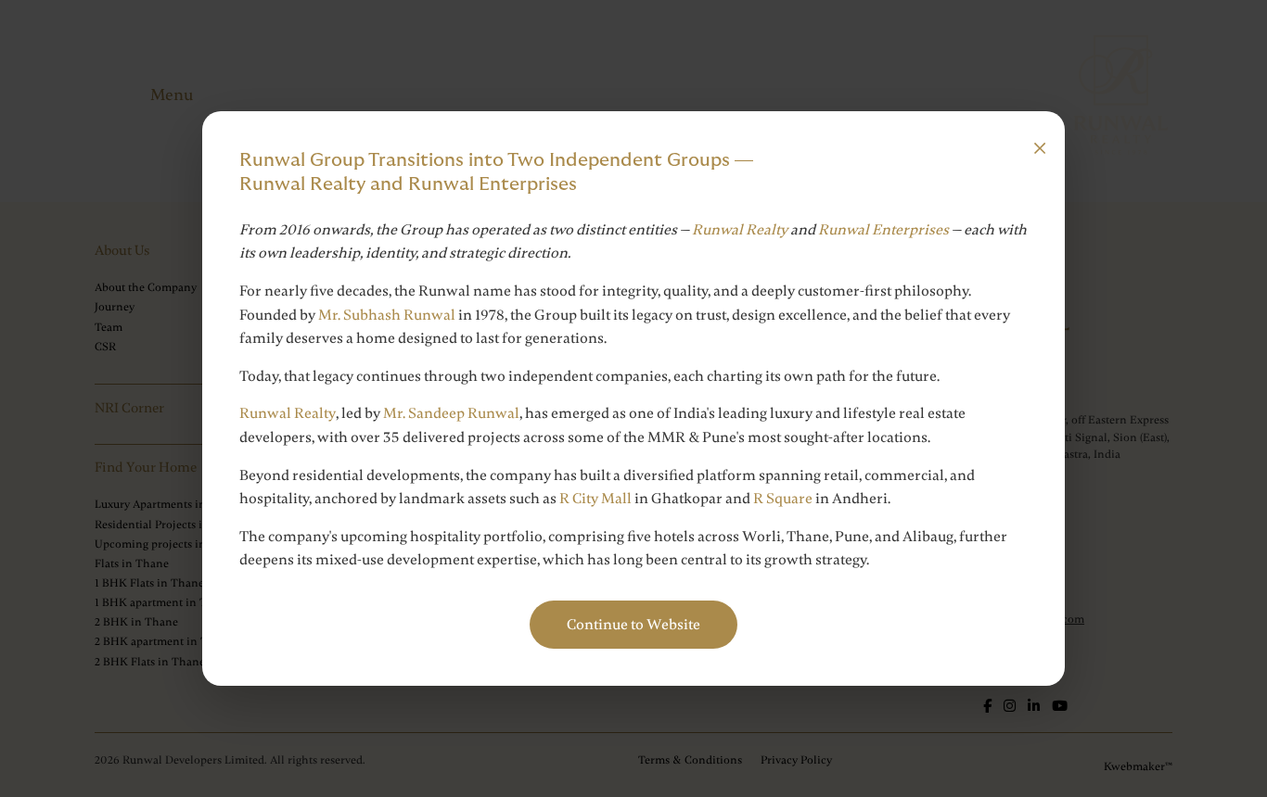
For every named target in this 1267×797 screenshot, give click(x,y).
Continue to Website (633, 624)
